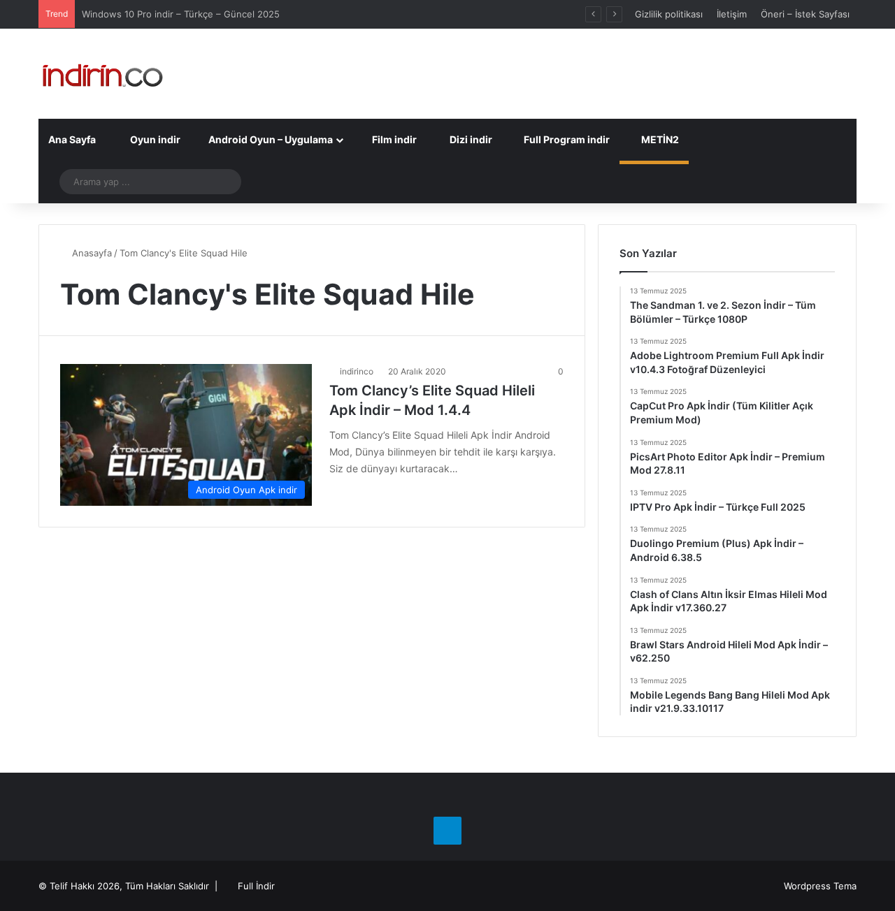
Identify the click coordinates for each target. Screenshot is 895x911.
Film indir (393, 139)
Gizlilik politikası (669, 14)
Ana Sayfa (72, 139)
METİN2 (659, 139)
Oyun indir (154, 139)
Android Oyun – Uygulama (269, 139)
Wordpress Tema (820, 885)
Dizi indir (470, 139)
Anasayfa (90, 252)
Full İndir (256, 885)
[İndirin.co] (102, 74)
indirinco (356, 371)
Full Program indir (566, 139)
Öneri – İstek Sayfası (805, 14)
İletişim (732, 14)
